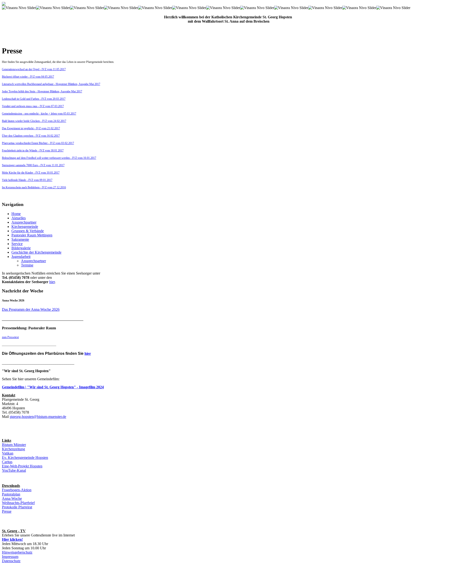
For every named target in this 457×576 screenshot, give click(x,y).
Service (17, 244)
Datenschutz (11, 561)
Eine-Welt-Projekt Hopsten (22, 466)
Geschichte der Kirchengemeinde (36, 252)
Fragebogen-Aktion (16, 490)
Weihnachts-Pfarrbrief (18, 503)
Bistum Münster (14, 445)
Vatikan (7, 453)
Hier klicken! (12, 539)
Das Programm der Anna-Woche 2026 (31, 309)
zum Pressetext (10, 337)
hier (52, 282)
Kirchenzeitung (13, 449)
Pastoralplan (11, 494)
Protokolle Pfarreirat (17, 507)
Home (16, 214)
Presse (6, 511)
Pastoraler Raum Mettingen (31, 235)
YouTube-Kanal (14, 470)
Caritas (7, 462)
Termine (27, 265)
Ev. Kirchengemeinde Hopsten (25, 458)
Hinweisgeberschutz (17, 552)
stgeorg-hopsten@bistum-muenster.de (38, 417)
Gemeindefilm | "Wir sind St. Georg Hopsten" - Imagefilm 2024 (53, 387)
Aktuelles (18, 218)
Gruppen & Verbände (27, 231)
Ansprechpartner (23, 222)
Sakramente (20, 239)
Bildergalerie (21, 248)
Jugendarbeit (20, 257)
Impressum (10, 557)
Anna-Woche (12, 498)
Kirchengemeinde (24, 227)
